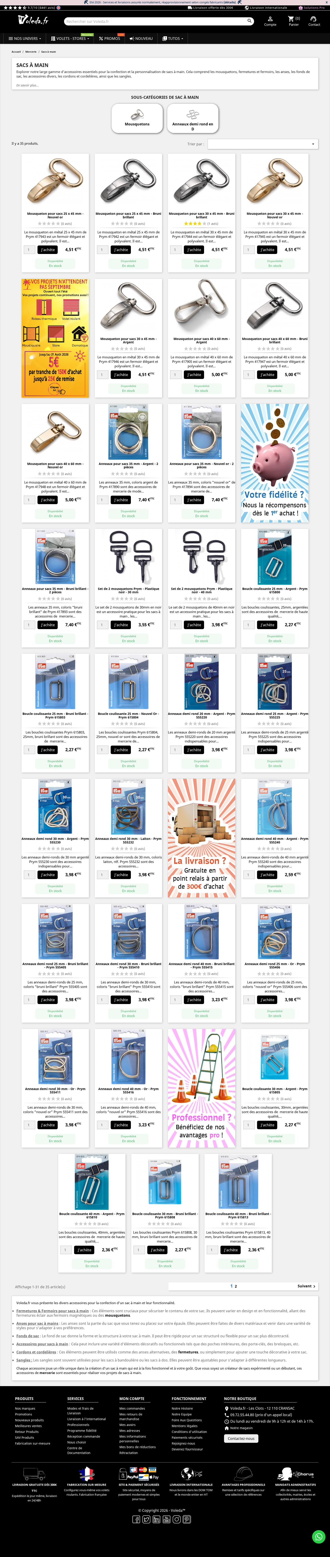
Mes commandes (132, 1408)
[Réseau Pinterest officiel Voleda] (186, 1519)
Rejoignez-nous (183, 1443)
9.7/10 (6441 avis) (29, 8)
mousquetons (117, 1315)
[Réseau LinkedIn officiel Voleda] (156, 1519)
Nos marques (25, 1408)
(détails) (230, 2)
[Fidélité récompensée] (274, 462)
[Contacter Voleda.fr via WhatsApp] (319, 1537)
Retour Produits (27, 1432)
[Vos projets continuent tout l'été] (55, 337)
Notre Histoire (182, 1408)
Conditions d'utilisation (189, 1432)
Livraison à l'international (86, 1419)
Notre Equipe (182, 1414)
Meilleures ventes (28, 1426)
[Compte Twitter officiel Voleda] (146, 1519)
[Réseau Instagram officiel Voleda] (176, 1519)
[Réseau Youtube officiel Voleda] (166, 1519)
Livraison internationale (265, 7)
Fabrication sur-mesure (32, 1443)
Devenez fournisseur (187, 1449)
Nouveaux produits (29, 1420)
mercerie (47, 1372)
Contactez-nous (241, 1438)
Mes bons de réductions (137, 1447)
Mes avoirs (127, 1425)
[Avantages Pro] (201, 1087)
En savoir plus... (27, 85)
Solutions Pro (311, 7)
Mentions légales (185, 1426)
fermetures (187, 1352)
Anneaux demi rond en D (192, 126)
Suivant (307, 1286)
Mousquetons (137, 124)
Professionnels (78, 1425)
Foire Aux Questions (187, 1420)
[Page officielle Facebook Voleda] (136, 1519)
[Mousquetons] (137, 112)
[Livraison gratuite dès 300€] (201, 837)
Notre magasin (238, 1428)
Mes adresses (129, 1430)
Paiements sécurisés (187, 1437)
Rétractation (128, 1453)
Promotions (23, 1414)
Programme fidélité (82, 1430)
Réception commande (83, 1436)
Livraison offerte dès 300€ (210, 7)
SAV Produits (24, 1437)
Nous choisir (76, 1442)
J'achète (48, 249)
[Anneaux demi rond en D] (192, 112)
